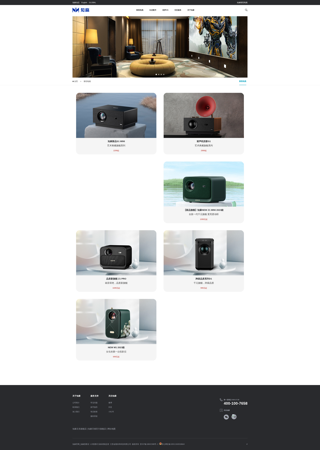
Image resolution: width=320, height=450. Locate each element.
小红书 (111, 412)
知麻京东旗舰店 (79, 429)
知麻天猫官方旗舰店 (97, 429)
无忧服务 (177, 10)
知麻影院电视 (242, 2)
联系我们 (76, 407)
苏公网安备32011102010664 (173, 444)
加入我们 (76, 412)
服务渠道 (94, 416)
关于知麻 (190, 10)
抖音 (110, 407)
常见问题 (94, 403)
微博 (110, 403)
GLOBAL (92, 2)
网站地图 (112, 429)
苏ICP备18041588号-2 (148, 444)
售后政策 (94, 412)
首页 (76, 81)
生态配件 (152, 10)
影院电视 (139, 10)
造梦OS (165, 10)
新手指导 (94, 407)
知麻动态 (76, 2)
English (84, 2)
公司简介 (76, 403)
